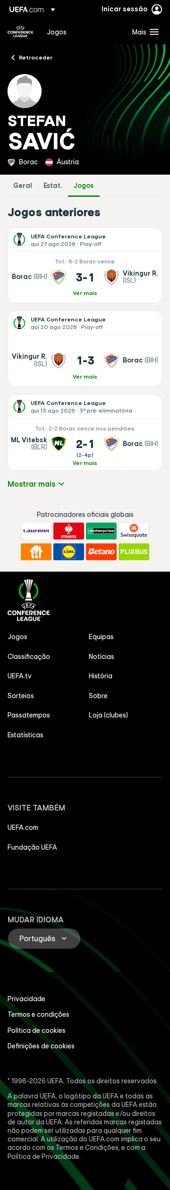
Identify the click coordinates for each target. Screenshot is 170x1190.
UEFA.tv (20, 676)
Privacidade (26, 999)
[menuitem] (81, 32)
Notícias (101, 656)
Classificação (29, 656)
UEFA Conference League (20, 31)
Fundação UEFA (32, 847)
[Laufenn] (36, 531)
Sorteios (21, 696)
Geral (22, 185)
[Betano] (101, 551)
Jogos (84, 185)
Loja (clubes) (108, 715)
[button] (143, 32)
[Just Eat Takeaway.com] (36, 551)
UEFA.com (23, 827)
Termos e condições (38, 1014)
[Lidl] (68, 551)
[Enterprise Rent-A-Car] (101, 531)
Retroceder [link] (35, 57)
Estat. (52, 185)
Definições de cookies (41, 1046)
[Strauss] (68, 531)
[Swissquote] (134, 531)
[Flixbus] (134, 551)
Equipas (101, 637)
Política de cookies (37, 1030)
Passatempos (29, 715)
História (100, 676)
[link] (57, 32)
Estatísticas (25, 735)
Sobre (98, 696)
